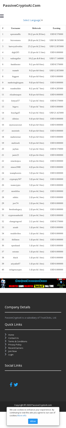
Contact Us (13, 338)
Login (10, 354)
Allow (33, 421)
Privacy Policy (14, 344)
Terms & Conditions (17, 341)
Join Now (12, 351)
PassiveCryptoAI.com (21, 5)
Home (11, 334)
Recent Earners (15, 348)
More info (21, 415)
